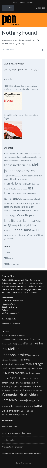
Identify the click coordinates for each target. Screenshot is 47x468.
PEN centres (9, 258)
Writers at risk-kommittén (12, 447)
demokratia (31, 157)
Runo (7, 199)
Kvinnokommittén (9, 426)
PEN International (12, 264)
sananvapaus (10, 203)
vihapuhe (9, 235)
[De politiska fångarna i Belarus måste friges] (13, 130)
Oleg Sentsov (15, 189)
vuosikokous (20, 235)
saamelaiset (34, 199)
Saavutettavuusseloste (11, 323)
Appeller (8, 79)
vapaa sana (22, 230)
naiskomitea (29, 183)
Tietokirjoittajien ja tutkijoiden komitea (21, 386)
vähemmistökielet (35, 235)
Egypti (38, 156)
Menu (9, 7)
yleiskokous (9, 238)
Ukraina (36, 210)
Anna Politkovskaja (10, 157)
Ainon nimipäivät (20, 153)
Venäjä (36, 230)
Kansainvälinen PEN (18, 165)
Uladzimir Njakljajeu (10, 216)
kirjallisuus (9, 175)
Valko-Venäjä (21, 400)
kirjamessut (17, 176)
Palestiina (23, 189)
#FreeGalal (8, 153)
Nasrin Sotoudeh (21, 369)
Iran (21, 160)
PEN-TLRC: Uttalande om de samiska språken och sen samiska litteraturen (21, 88)
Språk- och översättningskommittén (16, 433)
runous (17, 198)
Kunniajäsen (27, 176)
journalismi (27, 160)
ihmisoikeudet (14, 160)
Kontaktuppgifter (9, 318)
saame (26, 199)
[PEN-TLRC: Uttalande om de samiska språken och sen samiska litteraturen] (13, 101)
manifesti (24, 179)
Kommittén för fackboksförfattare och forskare (21, 453)
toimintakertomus (20, 210)
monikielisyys (12, 183)
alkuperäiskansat (34, 154)
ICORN (6, 160)
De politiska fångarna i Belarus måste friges (21, 117)
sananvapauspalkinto (28, 203)
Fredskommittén (9, 440)
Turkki (30, 211)
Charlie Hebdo (21, 157)
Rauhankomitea (29, 193)
